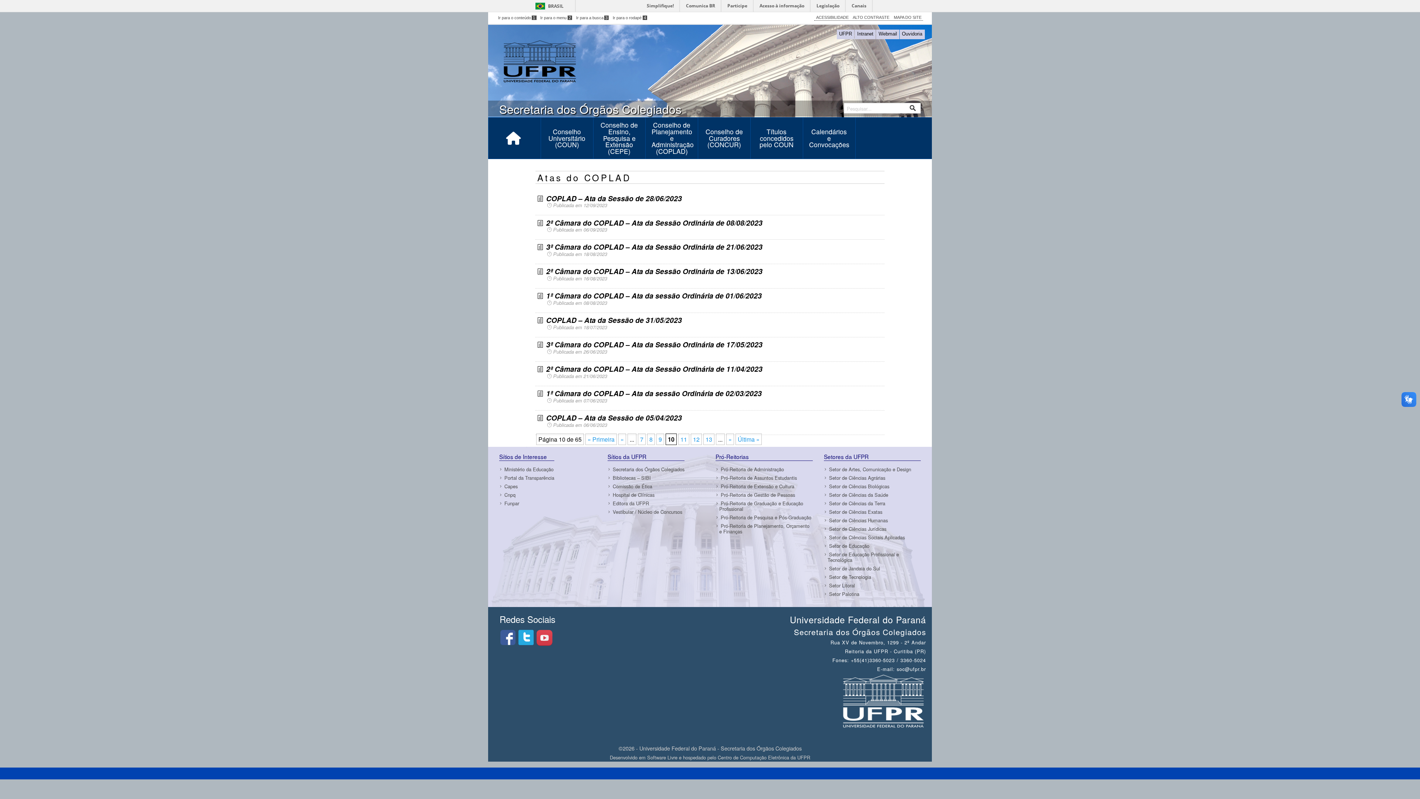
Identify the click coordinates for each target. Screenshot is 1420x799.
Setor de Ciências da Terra (857, 503)
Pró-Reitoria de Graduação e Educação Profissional (761, 506)
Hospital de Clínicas (634, 494)
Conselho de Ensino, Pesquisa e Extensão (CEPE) (619, 137)
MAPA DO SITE (908, 17)
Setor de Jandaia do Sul (854, 568)
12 (696, 439)
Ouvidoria (912, 34)
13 (709, 439)
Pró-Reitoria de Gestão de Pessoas (758, 494)
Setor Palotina (844, 593)
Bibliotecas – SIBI (632, 477)
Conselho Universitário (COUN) (566, 138)
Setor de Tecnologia (850, 576)
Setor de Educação (849, 545)
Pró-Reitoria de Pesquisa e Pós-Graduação (766, 517)
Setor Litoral (842, 585)
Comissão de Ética (632, 486)
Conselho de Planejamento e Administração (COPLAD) (673, 137)
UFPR (845, 34)
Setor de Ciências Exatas (855, 511)
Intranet (865, 34)
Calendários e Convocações (829, 138)
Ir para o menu (555, 18)
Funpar (511, 503)
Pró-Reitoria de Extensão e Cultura (757, 486)
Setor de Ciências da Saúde (858, 494)
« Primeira (601, 439)
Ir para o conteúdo (516, 18)
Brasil (556, 6)
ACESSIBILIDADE (832, 17)
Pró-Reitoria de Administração (752, 469)
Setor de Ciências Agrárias (857, 477)
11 (683, 439)
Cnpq (509, 494)
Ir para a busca (592, 18)
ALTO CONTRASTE (871, 17)
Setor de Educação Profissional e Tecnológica (863, 557)
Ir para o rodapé (629, 18)
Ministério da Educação (529, 469)
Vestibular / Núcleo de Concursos (647, 511)
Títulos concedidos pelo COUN (777, 138)
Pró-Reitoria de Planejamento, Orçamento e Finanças (764, 528)
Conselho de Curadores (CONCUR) (724, 138)
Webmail (888, 34)
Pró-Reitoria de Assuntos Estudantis (759, 477)
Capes (511, 486)
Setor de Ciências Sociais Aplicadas (867, 537)
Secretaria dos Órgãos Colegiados (648, 469)
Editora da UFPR (631, 503)
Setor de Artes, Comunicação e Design (870, 469)
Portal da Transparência (529, 477)
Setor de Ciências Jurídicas (857, 528)
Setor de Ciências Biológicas (859, 486)
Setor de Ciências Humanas (858, 520)
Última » (749, 439)
